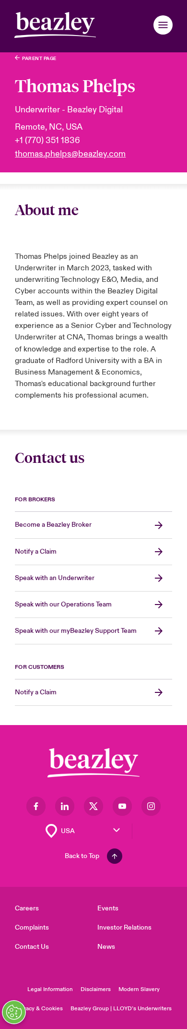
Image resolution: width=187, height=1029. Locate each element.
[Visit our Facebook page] (36, 806)
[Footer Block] (93, 762)
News (106, 947)
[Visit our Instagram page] (151, 806)
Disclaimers (96, 989)
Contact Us (32, 947)
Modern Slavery (139, 989)
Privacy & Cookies (39, 1008)
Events (107, 908)
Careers (27, 908)
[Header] (55, 25)
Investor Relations (124, 927)
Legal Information (50, 989)
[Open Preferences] (14, 1012)
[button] (163, 25)
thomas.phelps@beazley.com (70, 153)
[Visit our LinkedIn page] (64, 806)
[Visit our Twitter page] (93, 806)
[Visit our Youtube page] (122, 806)
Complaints (32, 927)
